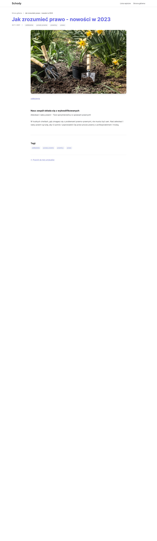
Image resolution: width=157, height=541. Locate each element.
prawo (62, 25)
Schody (16, 3)
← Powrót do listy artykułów (42, 160)
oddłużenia (29, 25)
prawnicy (54, 25)
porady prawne (42, 25)
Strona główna (139, 3)
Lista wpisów (125, 3)
